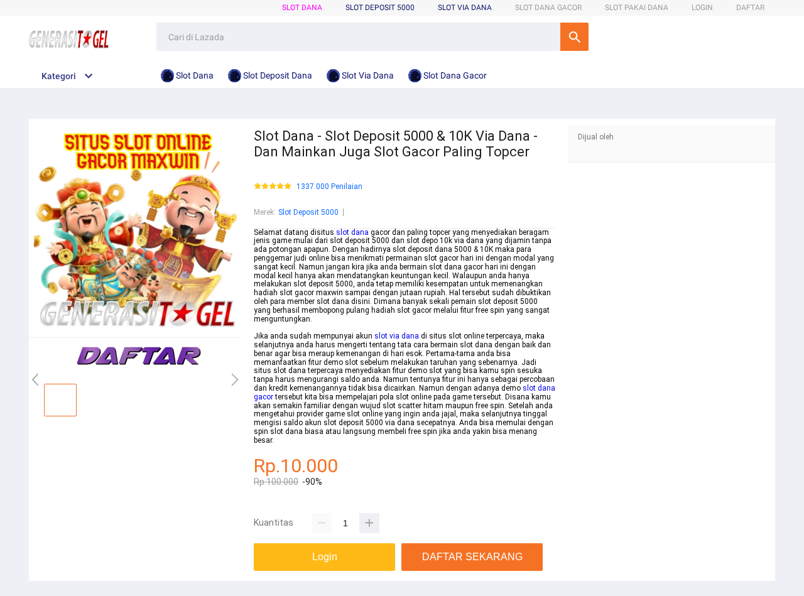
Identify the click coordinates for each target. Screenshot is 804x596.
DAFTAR (750, 7)
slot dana (352, 232)
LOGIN (702, 7)
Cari (574, 37)
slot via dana (396, 336)
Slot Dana (302, 7)
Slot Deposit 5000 (308, 212)
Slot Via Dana (465, 7)
